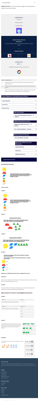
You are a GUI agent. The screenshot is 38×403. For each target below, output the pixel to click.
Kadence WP (17, 400)
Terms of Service (4, 377)
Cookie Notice (3, 373)
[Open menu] (35, 2)
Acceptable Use (4, 371)
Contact (2, 384)
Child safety (3, 383)
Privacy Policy (3, 374)
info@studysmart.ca (5, 395)
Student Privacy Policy (5, 376)
